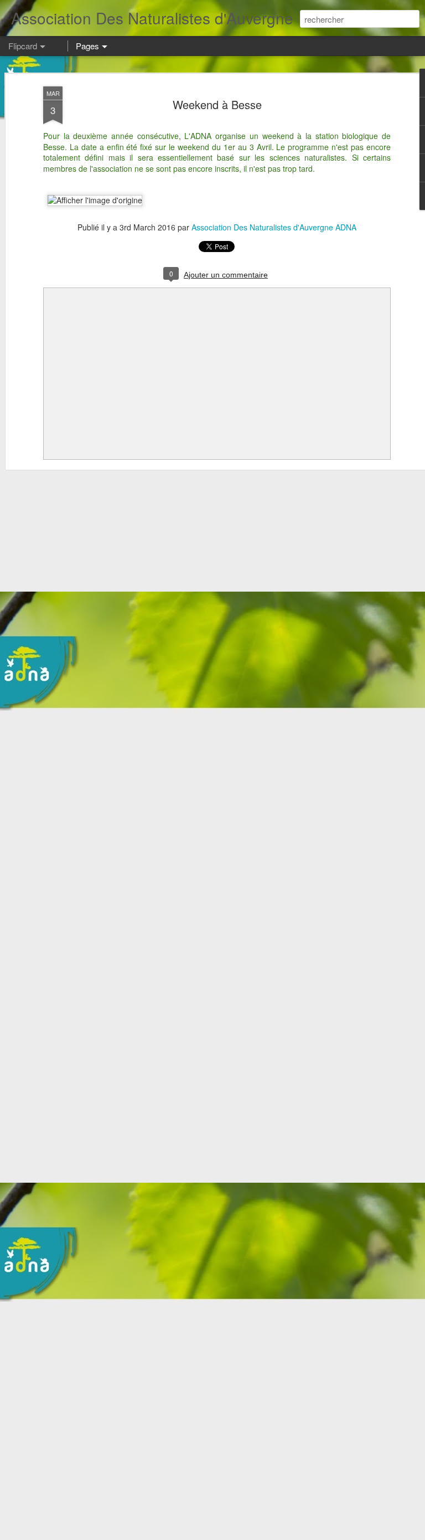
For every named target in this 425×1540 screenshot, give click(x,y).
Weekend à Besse (217, 104)
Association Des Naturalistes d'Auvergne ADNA (273, 227)
